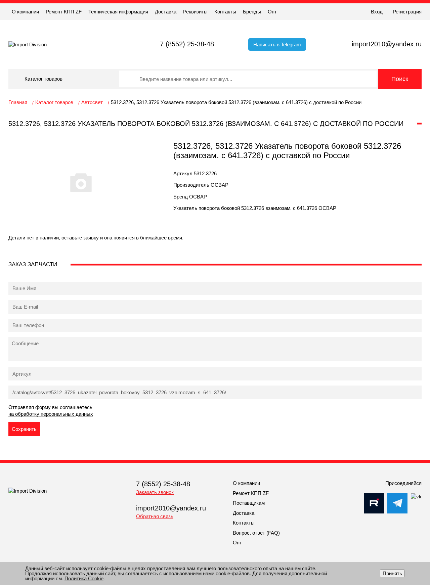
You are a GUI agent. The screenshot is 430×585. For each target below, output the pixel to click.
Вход (377, 11)
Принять (392, 573)
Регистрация (407, 11)
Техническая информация (118, 11)
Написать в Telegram (277, 44)
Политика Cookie (83, 578)
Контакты (225, 11)
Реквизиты (195, 11)
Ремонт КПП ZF (64, 11)
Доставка (165, 11)
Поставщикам (249, 503)
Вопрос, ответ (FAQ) (256, 533)
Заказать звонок (155, 492)
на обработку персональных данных (50, 414)
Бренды (252, 11)
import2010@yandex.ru (387, 44)
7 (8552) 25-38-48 (187, 44)
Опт (272, 11)
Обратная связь (154, 516)
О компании (25, 11)
